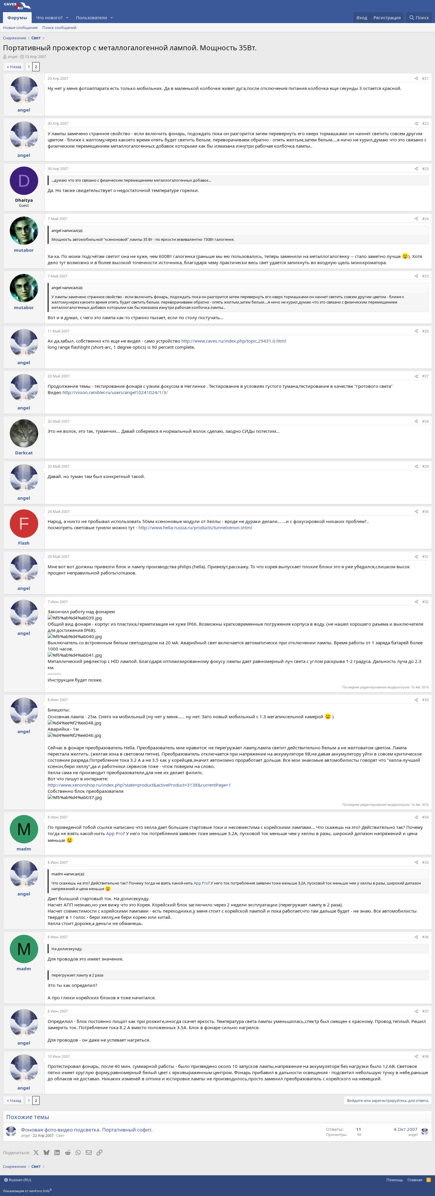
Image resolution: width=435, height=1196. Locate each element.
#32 (425, 601)
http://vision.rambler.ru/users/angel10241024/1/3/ (115, 392)
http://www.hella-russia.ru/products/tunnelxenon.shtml (195, 527)
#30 (425, 511)
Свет (60, 1135)
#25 (425, 276)
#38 (425, 1056)
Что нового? (49, 17)
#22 (425, 123)
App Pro (114, 833)
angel (12, 56)
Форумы (17, 17)
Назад (15, 66)
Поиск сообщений (59, 27)
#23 (425, 168)
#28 (425, 421)
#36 (425, 937)
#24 (425, 218)
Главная (414, 1179)
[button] (67, 17)
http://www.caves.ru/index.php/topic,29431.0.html (233, 341)
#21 (425, 78)
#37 (425, 1011)
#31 (425, 556)
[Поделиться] (416, 78)
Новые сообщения (20, 27)
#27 (425, 376)
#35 (425, 862)
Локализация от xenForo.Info (27, 1191)
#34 (425, 817)
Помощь (394, 1179)
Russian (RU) (19, 1179)
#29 (425, 466)
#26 (425, 331)
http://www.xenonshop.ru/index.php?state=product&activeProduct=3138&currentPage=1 (139, 785)
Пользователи (91, 17)
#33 (425, 699)
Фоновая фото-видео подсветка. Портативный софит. (87, 1129)
